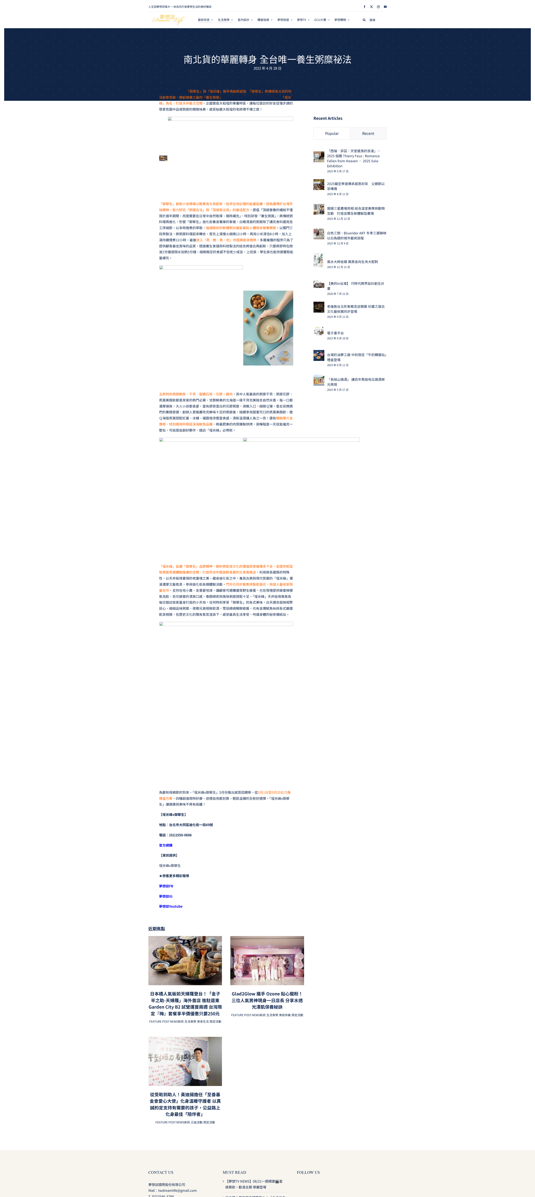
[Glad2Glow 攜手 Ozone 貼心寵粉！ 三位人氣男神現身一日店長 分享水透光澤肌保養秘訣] (267, 939)
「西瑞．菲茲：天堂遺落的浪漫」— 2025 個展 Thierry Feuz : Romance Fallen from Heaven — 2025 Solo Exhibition (354, 158)
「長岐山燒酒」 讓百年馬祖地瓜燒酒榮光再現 (356, 382)
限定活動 (215, 1021)
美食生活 (203, 1021)
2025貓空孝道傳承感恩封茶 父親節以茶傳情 (356, 186)
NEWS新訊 (177, 1021)
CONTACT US (160, 1172)
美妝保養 (285, 1015)
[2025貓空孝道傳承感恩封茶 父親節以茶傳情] (318, 182)
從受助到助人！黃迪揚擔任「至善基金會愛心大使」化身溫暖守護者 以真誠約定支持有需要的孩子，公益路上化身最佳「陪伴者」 (185, 1104)
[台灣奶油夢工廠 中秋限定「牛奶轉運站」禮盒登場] (318, 352)
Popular (332, 133)
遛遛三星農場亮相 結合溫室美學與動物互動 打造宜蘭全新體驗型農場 (356, 211)
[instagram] (378, 6)
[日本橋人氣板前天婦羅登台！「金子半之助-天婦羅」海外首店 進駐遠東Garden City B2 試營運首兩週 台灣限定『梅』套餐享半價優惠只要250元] (185, 939)
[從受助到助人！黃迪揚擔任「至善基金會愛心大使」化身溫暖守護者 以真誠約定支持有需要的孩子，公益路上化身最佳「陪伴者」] (185, 1039)
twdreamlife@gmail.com (177, 1190)
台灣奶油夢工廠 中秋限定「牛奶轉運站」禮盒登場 (356, 357)
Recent (368, 133)
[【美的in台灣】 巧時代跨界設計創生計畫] (318, 283)
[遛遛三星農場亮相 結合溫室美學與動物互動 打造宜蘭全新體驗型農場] (318, 206)
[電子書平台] (318, 329)
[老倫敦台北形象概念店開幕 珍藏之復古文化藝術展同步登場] (318, 304)
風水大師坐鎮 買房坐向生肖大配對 (352, 261)
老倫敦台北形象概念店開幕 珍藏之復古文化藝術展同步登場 (356, 309)
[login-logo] (168, 16)
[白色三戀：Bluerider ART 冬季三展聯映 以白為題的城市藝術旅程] (318, 231)
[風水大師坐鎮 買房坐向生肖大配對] (318, 256)
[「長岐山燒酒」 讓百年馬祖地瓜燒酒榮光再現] (318, 377)
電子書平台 (335, 332)
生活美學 (190, 1021)
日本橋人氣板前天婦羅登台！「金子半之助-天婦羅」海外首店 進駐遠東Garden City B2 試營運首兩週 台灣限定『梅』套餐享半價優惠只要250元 (185, 1003)
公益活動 (197, 1122)
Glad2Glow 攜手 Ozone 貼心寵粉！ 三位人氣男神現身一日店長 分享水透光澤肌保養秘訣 (267, 1000)
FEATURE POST (159, 1021)
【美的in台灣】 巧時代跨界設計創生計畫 (355, 286)
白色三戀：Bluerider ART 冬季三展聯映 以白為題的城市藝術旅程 (356, 235)
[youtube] (385, 6)
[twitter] (371, 6)
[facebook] (364, 6)
